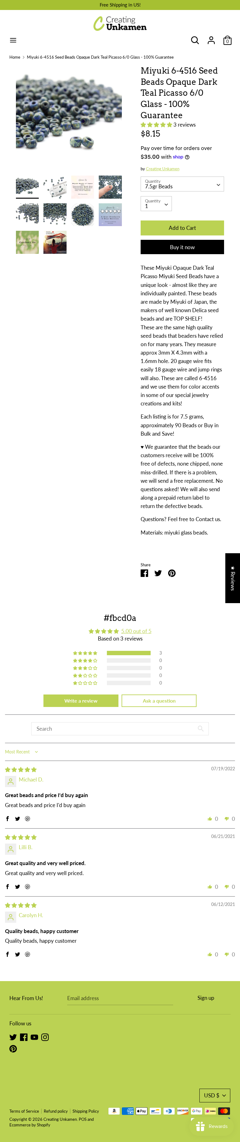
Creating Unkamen (162, 168)
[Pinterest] (13, 1048)
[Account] (211, 38)
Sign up (206, 997)
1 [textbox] (146, 206)
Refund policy (56, 1111)
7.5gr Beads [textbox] (158, 186)
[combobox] (182, 184)
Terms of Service (24, 1111)
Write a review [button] (81, 701)
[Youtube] (34, 1036)
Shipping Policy (85, 1111)
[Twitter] (13, 1036)
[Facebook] (24, 1036)
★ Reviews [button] (233, 578)
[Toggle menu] (13, 40)
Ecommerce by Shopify (29, 1124)
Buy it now (182, 247)
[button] (157, 124)
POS (83, 1119)
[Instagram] (45, 1036)
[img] (21, 769)
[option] (69, 120)
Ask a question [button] (159, 701)
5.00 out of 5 (136, 631)
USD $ (211, 1095)
